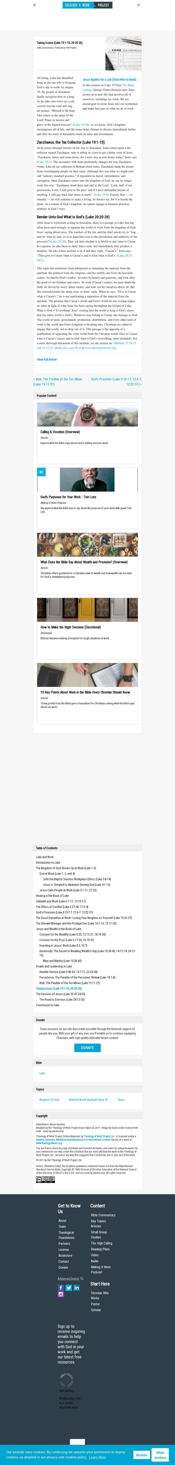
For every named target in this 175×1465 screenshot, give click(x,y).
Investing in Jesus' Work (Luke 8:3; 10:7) (63, 945)
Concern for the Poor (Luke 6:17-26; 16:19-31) (66, 940)
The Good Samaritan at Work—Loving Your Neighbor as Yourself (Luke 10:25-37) (84, 918)
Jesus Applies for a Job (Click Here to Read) (109, 79)
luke (42, 1073)
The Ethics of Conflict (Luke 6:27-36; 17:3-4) (62, 907)
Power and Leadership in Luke (54, 966)
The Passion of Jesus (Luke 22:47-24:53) (60, 994)
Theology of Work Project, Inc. (99, 1136)
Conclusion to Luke (47, 1005)
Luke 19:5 (44, 162)
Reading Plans (100, 1249)
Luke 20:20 (58, 241)
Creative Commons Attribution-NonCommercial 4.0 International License (73, 1139)
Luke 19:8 (101, 195)
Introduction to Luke (48, 862)
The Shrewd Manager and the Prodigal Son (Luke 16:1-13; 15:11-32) (76, 923)
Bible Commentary (103, 1215)
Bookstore (65, 1256)
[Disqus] (87, 790)
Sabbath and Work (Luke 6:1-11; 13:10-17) (61, 901)
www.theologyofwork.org (100, 348)
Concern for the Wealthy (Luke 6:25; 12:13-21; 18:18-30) (72, 934)
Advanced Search (69, 1278)
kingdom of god (49, 1099)
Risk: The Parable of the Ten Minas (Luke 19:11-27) (69, 983)
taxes (121, 1099)
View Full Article (47, 359)
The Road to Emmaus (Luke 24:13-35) (62, 999)
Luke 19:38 (81, 125)
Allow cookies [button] (160, 1455)
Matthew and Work (69, 348)
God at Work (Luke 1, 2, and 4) (57, 873)
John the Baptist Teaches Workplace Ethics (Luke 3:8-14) (77, 879)
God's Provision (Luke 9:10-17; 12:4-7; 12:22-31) (64, 912)
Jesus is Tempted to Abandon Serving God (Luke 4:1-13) (76, 884)
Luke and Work (45, 857)
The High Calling (101, 1243)
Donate (87, 1048)
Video (95, 1255)
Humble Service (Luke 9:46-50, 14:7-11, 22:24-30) (68, 972)
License (63, 1250)
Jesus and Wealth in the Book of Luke (58, 929)
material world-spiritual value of (88, 1099)
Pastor (95, 1304)
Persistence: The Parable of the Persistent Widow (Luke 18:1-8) (77, 977)
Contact (63, 1262)
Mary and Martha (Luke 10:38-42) (62, 961)
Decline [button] (141, 1454)
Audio (94, 1261)
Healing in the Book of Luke (52, 895)
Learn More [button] (97, 1457)
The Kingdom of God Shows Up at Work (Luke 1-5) (66, 868)
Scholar (96, 1310)
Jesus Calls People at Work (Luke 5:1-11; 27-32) (68, 890)
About (62, 1221)
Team (62, 1227)
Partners (64, 1244)
